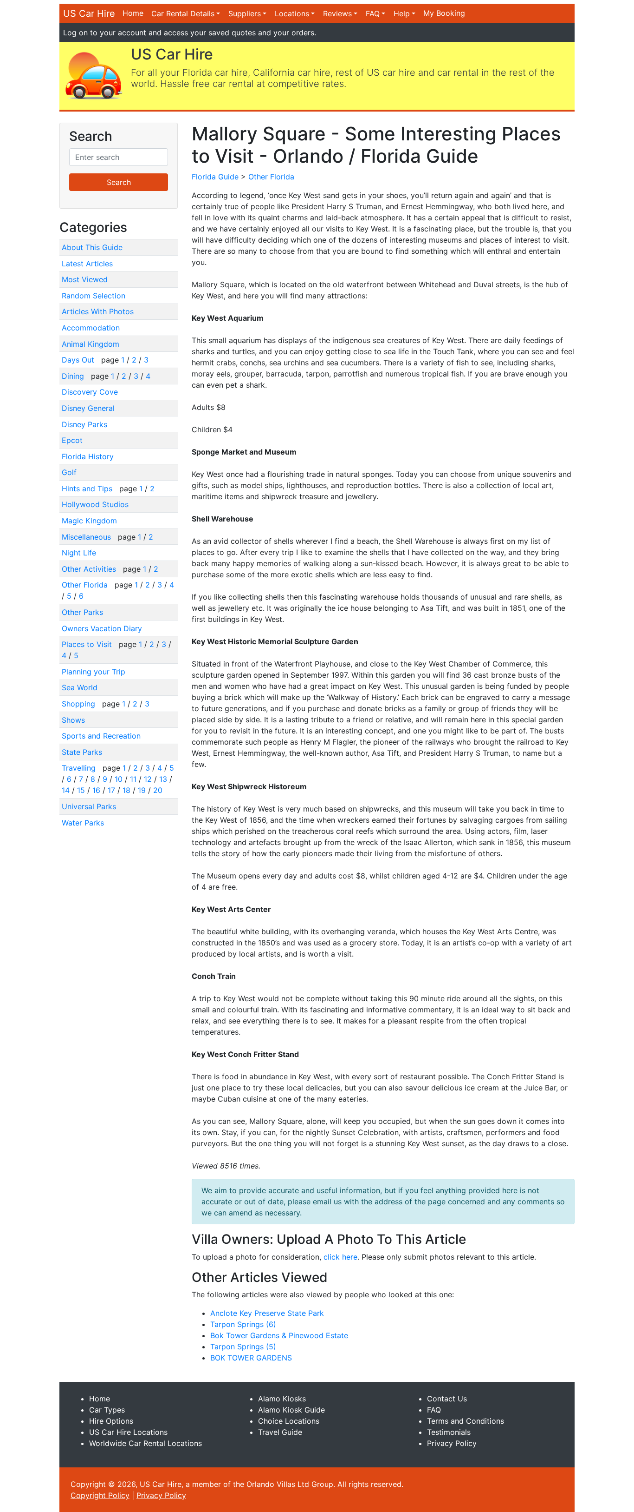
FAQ (373, 13)
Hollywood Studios (95, 504)
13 (163, 779)
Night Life (79, 552)
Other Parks (82, 612)
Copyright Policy (100, 1495)
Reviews (337, 13)
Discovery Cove (90, 391)
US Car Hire (89, 13)
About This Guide (92, 247)
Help (402, 13)
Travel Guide (280, 1432)
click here (340, 1256)
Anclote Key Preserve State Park (267, 1313)
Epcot (72, 440)
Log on (75, 32)
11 (133, 779)
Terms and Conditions (465, 1421)
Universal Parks (89, 806)
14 (66, 790)
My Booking (444, 13)
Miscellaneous (87, 536)
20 (157, 790)
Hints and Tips (88, 488)
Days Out (79, 359)
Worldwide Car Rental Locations (145, 1443)
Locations (292, 13)
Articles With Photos (98, 311)
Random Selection (93, 295)
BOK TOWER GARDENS (251, 1357)
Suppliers (244, 13)
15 (81, 790)
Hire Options (111, 1421)
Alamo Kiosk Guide (291, 1409)
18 (126, 790)
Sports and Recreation (101, 735)
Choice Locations (288, 1421)
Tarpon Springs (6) (243, 1324)
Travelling (80, 768)
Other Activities (90, 569)
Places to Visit (88, 644)
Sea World (79, 687)
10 (119, 779)
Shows (73, 720)
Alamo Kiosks (282, 1398)
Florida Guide (215, 176)
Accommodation (91, 327)
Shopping (79, 703)
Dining (74, 376)
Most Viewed (85, 279)
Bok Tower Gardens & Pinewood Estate (279, 1335)
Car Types (107, 1409)
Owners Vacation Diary (102, 628)
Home (133, 13)
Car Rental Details (182, 13)
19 (142, 790)
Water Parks (83, 822)
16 (96, 790)
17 (111, 790)
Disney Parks (84, 424)
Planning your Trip (93, 671)
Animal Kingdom (90, 344)
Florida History (88, 456)
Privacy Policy (452, 1443)
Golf (69, 472)
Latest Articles (87, 263)
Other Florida (86, 584)
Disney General (88, 408)
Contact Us (447, 1398)
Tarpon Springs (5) (243, 1346)
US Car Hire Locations (128, 1432)
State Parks (82, 752)
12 (148, 779)
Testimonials (449, 1432)
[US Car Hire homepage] (93, 74)
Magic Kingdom (89, 520)
